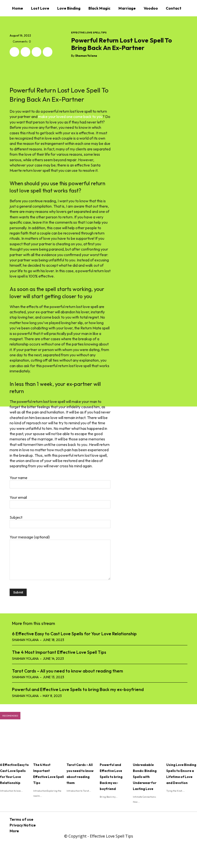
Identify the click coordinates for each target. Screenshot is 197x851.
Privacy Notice (23, 825)
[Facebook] (14, 52)
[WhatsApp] (47, 52)
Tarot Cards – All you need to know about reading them (67, 671)
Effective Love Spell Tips (89, 32)
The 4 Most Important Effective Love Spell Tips (59, 652)
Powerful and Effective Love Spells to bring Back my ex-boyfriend (78, 689)
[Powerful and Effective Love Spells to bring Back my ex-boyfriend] (115, 742)
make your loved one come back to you (70, 116)
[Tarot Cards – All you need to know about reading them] (82, 742)
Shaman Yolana (86, 55)
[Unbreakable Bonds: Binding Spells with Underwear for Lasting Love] (148, 742)
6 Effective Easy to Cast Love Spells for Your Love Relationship (74, 633)
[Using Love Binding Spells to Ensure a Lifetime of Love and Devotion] (181, 742)
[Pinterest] (36, 52)
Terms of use (21, 819)
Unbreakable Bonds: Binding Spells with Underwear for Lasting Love (145, 777)
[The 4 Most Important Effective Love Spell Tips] (48, 742)
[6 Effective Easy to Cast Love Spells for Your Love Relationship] (15, 742)
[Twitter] (25, 52)
